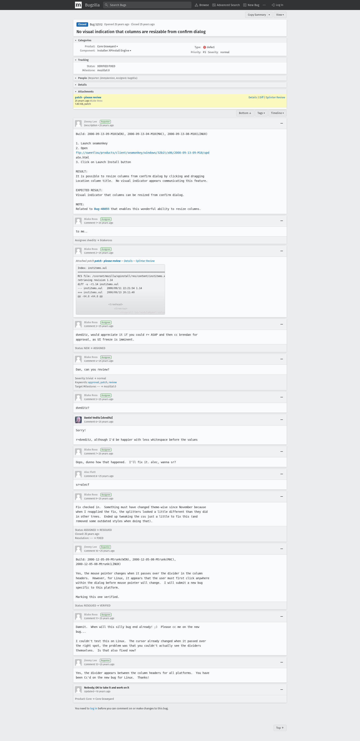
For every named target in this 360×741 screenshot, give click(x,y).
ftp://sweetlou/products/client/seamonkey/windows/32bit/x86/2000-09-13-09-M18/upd (142, 152)
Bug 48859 (101, 209)
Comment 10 (91, 550)
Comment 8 (90, 476)
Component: (87, 50)
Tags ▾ (261, 113)
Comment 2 (90, 252)
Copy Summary (257, 14)
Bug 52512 (96, 24)
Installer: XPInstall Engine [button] (114, 50)
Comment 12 (91, 664)
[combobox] (147, 5)
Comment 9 (90, 498)
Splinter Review (275, 97)
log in (93, 708)
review (113, 382)
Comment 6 (90, 421)
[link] (120, 289)
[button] (277, 5)
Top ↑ (280, 727)
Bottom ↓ (245, 113)
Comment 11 (91, 618)
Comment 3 (90, 326)
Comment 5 (90, 399)
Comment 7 (90, 453)
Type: (198, 47)
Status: (91, 66)
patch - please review (88, 97)
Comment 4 (90, 360)
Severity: (213, 52)
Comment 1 (90, 222)
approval (93, 382)
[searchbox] (147, 5)
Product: (90, 46)
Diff (261, 97)
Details (253, 97)
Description (90, 125)
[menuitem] (202, 5)
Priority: (196, 52)
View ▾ (280, 14)
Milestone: (88, 70)
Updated (89, 691)
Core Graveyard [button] (107, 46)
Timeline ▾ (277, 113)
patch (104, 382)
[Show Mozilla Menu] (78, 5)
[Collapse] (281, 123)
